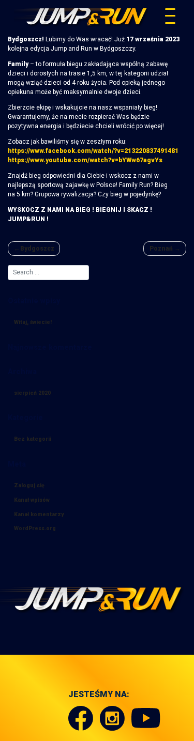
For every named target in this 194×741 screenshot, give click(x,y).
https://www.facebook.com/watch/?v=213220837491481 (93, 151)
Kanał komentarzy (39, 514)
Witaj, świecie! (33, 322)
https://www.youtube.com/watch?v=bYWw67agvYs (85, 160)
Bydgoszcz (37, 248)
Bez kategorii (32, 439)
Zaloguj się (29, 485)
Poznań (161, 248)
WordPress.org (35, 528)
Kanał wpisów (32, 500)
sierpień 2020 (32, 393)
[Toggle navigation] (170, 16)
